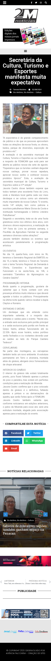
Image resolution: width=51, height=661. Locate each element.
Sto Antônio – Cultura (32, 92)
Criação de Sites (36, 653)
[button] (45, 2)
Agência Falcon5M (16, 653)
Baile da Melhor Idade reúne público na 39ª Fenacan (24, 528)
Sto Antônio (18, 92)
